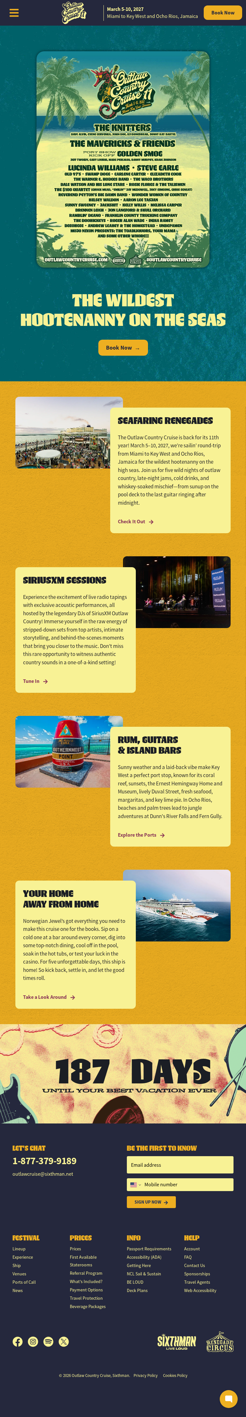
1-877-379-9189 (44, 1160)
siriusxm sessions (64, 580)
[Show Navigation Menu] (14, 13)
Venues (19, 1274)
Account (192, 1249)
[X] (64, 1342)
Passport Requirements (149, 1249)
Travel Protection (86, 1298)
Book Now (222, 12)
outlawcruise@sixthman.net (42, 1174)
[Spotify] (51, 1342)
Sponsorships (197, 1274)
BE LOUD (135, 1282)
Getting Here (139, 1265)
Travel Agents (197, 1282)
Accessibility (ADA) (144, 1257)
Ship (16, 1265)
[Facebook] (20, 1342)
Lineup (19, 1249)
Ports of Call (24, 1282)
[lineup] (123, 159)
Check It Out (132, 521)
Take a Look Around (45, 997)
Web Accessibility (200, 1290)
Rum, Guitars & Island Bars (149, 745)
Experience (22, 1257)
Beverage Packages (88, 1306)
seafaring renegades (165, 420)
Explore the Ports (137, 835)
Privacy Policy (146, 1375)
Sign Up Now (148, 1202)
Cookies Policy (175, 1375)
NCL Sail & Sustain (144, 1274)
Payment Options (86, 1290)
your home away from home (61, 899)
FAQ (188, 1257)
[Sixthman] (177, 1341)
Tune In (31, 681)
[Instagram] (35, 1342)
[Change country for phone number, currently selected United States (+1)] (135, 1185)
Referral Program (86, 1273)
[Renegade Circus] (220, 1341)
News (17, 1290)
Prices (75, 1249)
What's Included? (86, 1281)
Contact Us (194, 1265)
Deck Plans (137, 1290)
